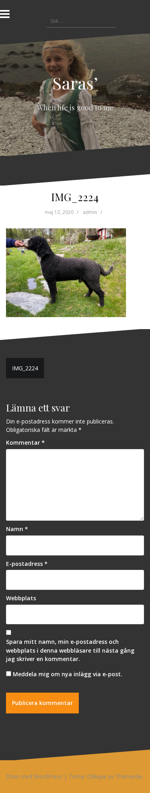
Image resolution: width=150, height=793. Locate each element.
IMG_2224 (25, 368)
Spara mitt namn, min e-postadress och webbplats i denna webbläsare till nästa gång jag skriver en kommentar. (70, 650)
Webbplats (21, 598)
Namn (17, 529)
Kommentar (25, 442)
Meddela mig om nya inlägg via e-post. (67, 674)
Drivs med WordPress (34, 776)
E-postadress (27, 563)
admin (90, 212)
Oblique (96, 776)
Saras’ (75, 83)
